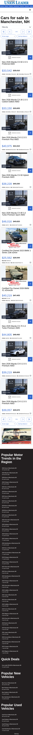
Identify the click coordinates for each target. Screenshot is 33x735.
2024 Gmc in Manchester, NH (9, 548)
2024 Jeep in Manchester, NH (9, 595)
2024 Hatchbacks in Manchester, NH (11, 642)
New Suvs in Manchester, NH (9, 683)
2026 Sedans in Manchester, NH (10, 525)
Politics (11, 6)
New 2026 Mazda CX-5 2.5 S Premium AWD (14, 365)
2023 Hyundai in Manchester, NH (10, 628)
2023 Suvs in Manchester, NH (9, 515)
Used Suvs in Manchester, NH (9, 715)
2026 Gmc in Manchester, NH (9, 487)
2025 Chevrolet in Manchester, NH (10, 586)
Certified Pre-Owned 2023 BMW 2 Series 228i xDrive (16, 252)
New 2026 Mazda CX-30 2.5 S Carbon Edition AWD (15, 101)
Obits (31, 6)
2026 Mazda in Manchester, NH (10, 473)
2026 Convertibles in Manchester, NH (11, 553)
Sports (22, 6)
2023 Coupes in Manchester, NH (10, 647)
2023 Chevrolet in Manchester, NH (10, 567)
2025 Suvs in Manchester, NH (9, 497)
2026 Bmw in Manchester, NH (9, 478)
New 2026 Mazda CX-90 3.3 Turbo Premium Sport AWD (14, 214)
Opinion (27, 6)
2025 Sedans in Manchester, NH (10, 539)
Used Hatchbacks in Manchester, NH (11, 729)
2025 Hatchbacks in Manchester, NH (11, 576)
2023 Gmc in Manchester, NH (9, 600)
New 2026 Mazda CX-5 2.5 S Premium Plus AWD (14, 138)
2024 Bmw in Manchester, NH (9, 511)
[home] (16, 2)
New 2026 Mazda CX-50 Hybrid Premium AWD (15, 176)
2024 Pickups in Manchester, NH (10, 562)
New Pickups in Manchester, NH (10, 688)
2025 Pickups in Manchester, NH (10, 581)
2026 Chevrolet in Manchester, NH (10, 520)
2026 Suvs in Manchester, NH (9, 468)
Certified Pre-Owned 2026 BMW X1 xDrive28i (15, 289)
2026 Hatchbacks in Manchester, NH (11, 544)
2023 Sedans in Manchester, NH (10, 530)
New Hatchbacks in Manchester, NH (11, 697)
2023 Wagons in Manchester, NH (10, 652)
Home (2, 6)
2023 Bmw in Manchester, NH (9, 506)
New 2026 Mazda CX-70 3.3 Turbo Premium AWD (14, 327)
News (6, 6)
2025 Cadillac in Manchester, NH (10, 605)
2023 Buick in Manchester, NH (9, 623)
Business (16, 6)
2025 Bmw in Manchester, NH (9, 492)
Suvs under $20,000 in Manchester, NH (11, 666)
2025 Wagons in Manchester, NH (10, 614)
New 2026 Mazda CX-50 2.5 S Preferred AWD (15, 63)
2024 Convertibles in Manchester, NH (11, 637)
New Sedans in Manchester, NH (10, 693)
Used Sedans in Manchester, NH (10, 720)
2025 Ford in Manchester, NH (9, 609)
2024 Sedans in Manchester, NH (10, 534)
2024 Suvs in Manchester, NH (9, 501)
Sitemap (16, 733)
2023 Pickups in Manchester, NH (10, 558)
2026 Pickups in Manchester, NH (10, 483)
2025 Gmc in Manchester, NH (9, 572)
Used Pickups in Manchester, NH (10, 724)
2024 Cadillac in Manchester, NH (10, 591)
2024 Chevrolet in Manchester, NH (10, 619)
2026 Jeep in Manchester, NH (9, 633)
